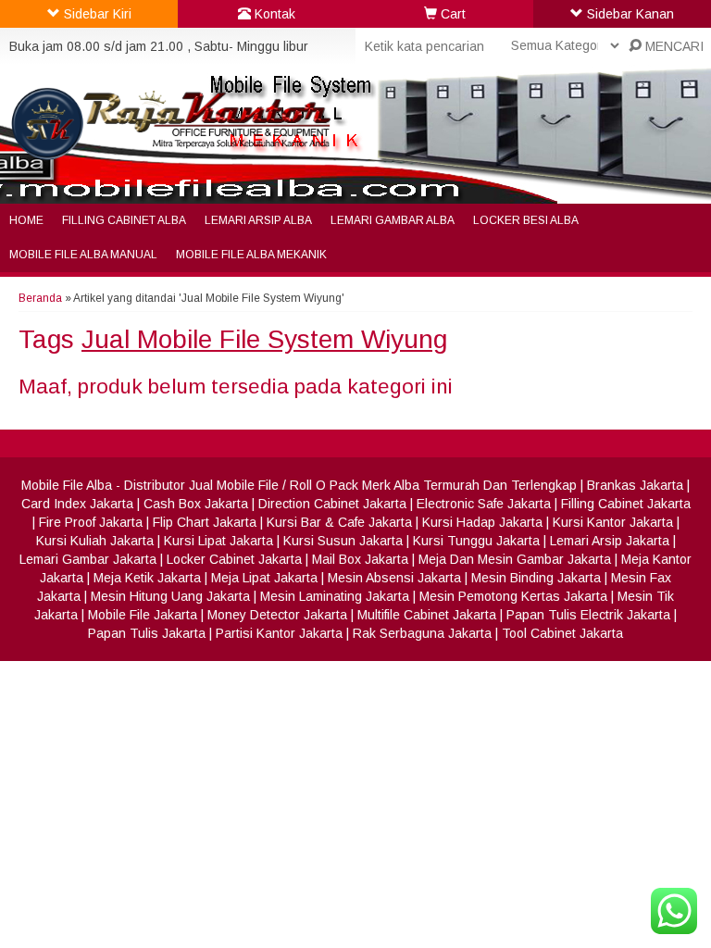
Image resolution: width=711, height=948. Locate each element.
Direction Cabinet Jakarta (332, 503)
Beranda (40, 298)
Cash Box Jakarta (195, 503)
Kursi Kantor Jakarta (613, 522)
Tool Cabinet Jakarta (562, 633)
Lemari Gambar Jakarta (87, 559)
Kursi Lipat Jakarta (218, 540)
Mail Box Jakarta (360, 559)
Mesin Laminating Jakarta (334, 596)
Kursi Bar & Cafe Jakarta (339, 522)
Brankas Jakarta (635, 485)
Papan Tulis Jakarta (147, 633)
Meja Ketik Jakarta (147, 577)
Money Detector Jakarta (277, 614)
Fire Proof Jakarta (91, 522)
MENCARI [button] (673, 46)
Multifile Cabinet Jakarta (426, 614)
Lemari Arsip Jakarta (609, 540)
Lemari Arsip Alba (258, 220)
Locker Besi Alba (526, 220)
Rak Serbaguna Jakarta (422, 633)
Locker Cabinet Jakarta (234, 559)
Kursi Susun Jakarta (343, 540)
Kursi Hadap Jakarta (482, 522)
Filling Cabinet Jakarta (626, 503)
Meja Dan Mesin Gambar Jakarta (514, 559)
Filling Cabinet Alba (124, 220)
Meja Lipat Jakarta (264, 577)
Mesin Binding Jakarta (536, 577)
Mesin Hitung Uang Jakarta (170, 596)
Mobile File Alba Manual (83, 254)
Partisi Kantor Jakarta (279, 633)
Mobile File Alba (66, 485)
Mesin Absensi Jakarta (394, 577)
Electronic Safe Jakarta (484, 503)
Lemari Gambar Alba (393, 220)
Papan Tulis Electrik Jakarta (588, 614)
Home (26, 220)
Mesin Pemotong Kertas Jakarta (513, 596)
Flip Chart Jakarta (204, 522)
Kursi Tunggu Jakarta (476, 540)
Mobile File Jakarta (142, 614)
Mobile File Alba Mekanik (251, 254)
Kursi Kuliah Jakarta (95, 540)
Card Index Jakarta (77, 503)
